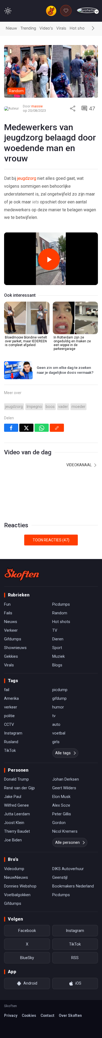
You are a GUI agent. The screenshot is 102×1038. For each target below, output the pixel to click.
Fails (8, 613)
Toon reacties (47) (51, 540)
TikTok (10, 750)
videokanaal (79, 465)
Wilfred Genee (16, 805)
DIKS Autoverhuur (68, 868)
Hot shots (79, 28)
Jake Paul (12, 796)
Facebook (27, 930)
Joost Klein (14, 822)
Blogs (57, 665)
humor (58, 707)
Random (59, 613)
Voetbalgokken (17, 894)
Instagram (13, 733)
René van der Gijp (19, 787)
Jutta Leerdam (17, 814)
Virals (61, 28)
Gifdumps (12, 639)
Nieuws (10, 621)
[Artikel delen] (72, 108)
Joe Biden (13, 840)
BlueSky (27, 957)
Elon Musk (61, 796)
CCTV (9, 724)
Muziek (58, 656)
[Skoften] (21, 574)
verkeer (10, 707)
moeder (78, 406)
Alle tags (63, 752)
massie (37, 106)
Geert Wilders (64, 787)
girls (56, 741)
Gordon (59, 822)
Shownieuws (15, 647)
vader (63, 406)
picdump (59, 689)
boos (50, 406)
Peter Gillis (61, 814)
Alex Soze (61, 805)
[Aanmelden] (87, 10)
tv (53, 715)
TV (54, 630)
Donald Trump (16, 779)
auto (56, 724)
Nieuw (11, 28)
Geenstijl (59, 877)
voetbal (58, 733)
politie (9, 715)
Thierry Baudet (17, 831)
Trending (28, 28)
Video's (46, 28)
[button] (93, 28)
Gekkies (11, 656)
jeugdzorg (26, 178)
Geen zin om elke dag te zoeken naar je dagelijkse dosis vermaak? (65, 370)
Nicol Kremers (65, 831)
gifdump (59, 698)
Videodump (14, 868)
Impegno (34, 406)
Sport (57, 647)
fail (6, 689)
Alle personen (67, 842)
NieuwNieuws (16, 877)
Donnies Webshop (20, 886)
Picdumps (61, 604)
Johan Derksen (65, 779)
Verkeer (11, 630)
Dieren (57, 639)
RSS (75, 957)
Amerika (11, 698)
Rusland (11, 741)
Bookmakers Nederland (73, 886)
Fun (7, 604)
